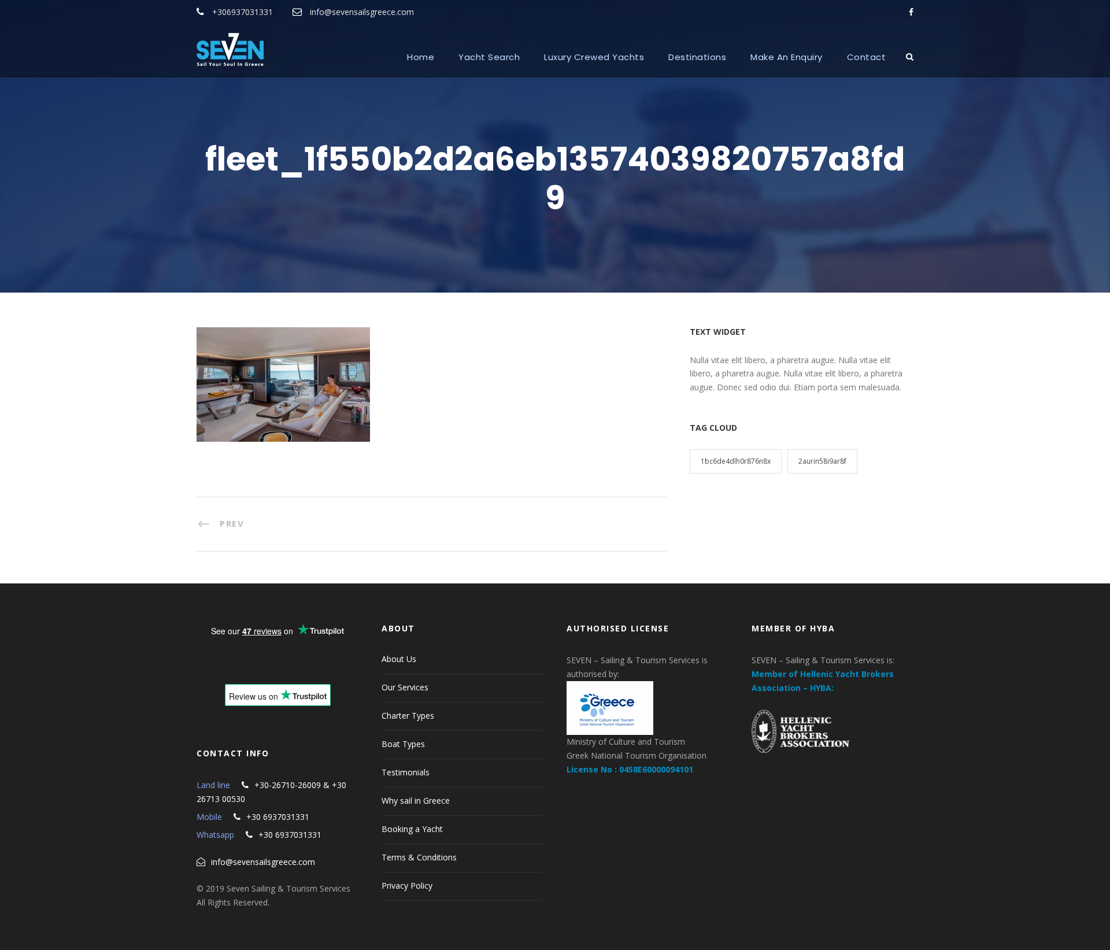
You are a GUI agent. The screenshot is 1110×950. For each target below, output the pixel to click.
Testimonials (406, 772)
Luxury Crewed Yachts (594, 57)
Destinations (697, 57)
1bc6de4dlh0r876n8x (736, 461)
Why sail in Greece (416, 800)
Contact (866, 57)
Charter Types (408, 715)
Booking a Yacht (412, 828)
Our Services (405, 687)
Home (420, 57)
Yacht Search (489, 57)
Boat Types (403, 743)
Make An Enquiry (786, 57)
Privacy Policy (407, 885)
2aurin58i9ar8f (822, 461)
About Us (399, 658)
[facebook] (911, 11)
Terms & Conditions (419, 857)
